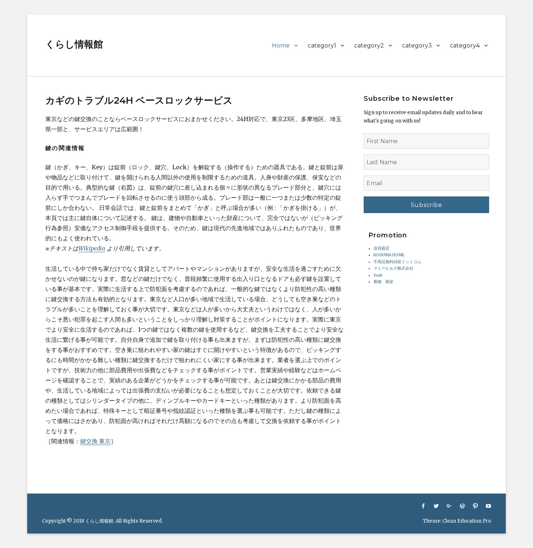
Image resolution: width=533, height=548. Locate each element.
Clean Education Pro (466, 521)
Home (281, 45)
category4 (465, 45)
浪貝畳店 (381, 248)
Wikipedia (91, 248)
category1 (322, 45)
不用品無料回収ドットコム (397, 262)
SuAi (377, 275)
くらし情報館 (74, 44)
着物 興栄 (383, 281)
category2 (369, 45)
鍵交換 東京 (95, 441)
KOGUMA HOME (388, 255)
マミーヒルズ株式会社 (393, 268)
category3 (417, 45)
